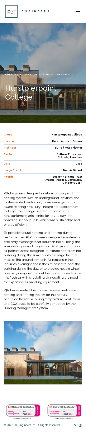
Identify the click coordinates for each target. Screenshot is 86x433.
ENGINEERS (36, 11)
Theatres (62, 74)
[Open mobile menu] (78, 11)
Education (28, 74)
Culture (11, 74)
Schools (46, 74)
